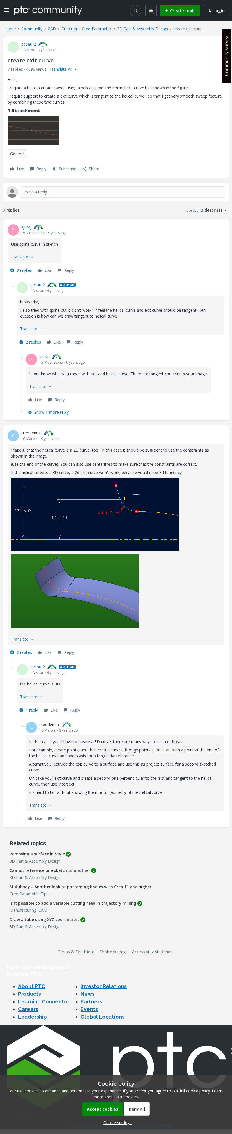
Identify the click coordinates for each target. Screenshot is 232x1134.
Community (31, 28)
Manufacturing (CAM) (29, 910)
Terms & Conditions (76, 951)
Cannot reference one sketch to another (50, 870)
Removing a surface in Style (37, 854)
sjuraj (26, 227)
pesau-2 (28, 44)
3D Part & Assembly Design (142, 28)
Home (10, 28)
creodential (31, 433)
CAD (52, 28)
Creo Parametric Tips (29, 893)
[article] (116, 249)
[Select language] (151, 10)
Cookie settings (113, 951)
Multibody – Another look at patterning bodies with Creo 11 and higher (80, 886)
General (17, 153)
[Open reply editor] (116, 192)
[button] (6, 11)
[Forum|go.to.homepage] (48, 10)
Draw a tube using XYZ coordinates (44, 919)
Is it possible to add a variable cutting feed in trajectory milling (73, 903)
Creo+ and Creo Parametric (86, 28)
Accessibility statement (153, 951)
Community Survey (227, 56)
